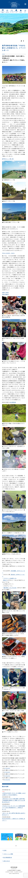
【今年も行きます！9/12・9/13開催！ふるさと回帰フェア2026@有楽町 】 (14, 794)
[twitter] (21, 41)
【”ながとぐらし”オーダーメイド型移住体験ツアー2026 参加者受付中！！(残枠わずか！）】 (13, 807)
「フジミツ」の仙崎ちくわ (9, 578)
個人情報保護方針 (7, 857)
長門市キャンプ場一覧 (8, 158)
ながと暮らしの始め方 (3, 12)
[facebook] (23, 41)
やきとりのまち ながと (8, 253)
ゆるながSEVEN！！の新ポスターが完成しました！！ (13, 819)
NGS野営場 (13, 402)
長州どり (5, 580)
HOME (5, 850)
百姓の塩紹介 (5, 294)
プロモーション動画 (8, 853)
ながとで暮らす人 (16, 12)
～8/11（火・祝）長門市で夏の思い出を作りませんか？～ (13, 814)
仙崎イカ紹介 (5, 292)
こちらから (7, 768)
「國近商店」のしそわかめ (9, 587)
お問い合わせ (6, 861)
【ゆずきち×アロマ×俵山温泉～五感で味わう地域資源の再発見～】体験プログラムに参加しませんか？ (13, 800)
